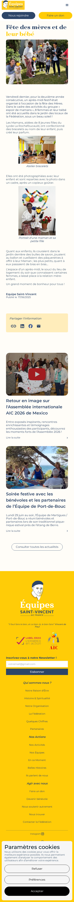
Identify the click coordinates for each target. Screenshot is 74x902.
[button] (67, 5)
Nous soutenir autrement (37, 806)
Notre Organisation (37, 706)
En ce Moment (37, 760)
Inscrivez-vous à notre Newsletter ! (31, 657)
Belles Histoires (37, 767)
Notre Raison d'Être (37, 690)
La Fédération (37, 713)
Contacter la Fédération (37, 822)
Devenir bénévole (37, 799)
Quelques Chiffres (37, 721)
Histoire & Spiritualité (37, 698)
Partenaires (37, 729)
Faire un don (37, 791)
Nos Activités (37, 744)
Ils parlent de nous (37, 775)
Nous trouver (37, 814)
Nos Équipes (37, 752)
